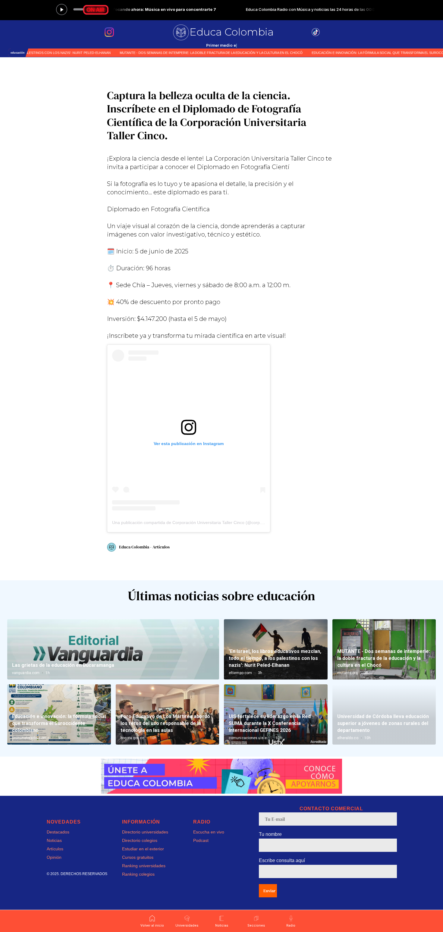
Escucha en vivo (208, 832)
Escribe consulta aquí (282, 860)
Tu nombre (270, 834)
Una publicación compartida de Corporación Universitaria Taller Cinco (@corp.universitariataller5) (204, 522)
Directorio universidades (145, 832)
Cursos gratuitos (137, 857)
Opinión (54, 857)
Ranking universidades (143, 865)
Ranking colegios (138, 874)
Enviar (269, 891)
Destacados (58, 832)
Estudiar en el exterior (143, 848)
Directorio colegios (139, 840)
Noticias (54, 840)
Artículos (55, 848)
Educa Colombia (232, 32)
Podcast (201, 840)
